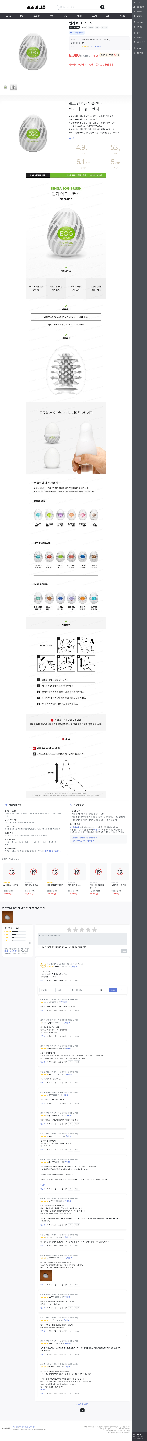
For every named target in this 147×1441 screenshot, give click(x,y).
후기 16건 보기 (96, 46)
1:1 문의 (139, 48)
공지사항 (139, 37)
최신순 (113, 990)
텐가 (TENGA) (74, 27)
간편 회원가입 (140, 7)
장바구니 (139, 11)
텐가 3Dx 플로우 (31, 885)
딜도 (65, 15)
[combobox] (48, 990)
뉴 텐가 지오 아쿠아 (10, 885)
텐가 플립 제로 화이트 (55, 885)
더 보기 (42, 1185)
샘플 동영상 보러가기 (52, 851)
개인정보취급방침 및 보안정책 (27, 1427)
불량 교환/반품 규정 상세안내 (82, 841)
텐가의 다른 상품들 (11, 859)
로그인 (138, 2)
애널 (51, 15)
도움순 (121, 990)
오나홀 (8, 15)
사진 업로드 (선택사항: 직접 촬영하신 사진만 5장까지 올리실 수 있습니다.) (63, 947)
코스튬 (108, 15)
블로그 (138, 33)
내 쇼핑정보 (140, 22)
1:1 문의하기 (74, 827)
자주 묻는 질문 (141, 42)
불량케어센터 (140, 53)
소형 (97, 27)
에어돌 (79, 15)
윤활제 (22, 15)
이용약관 (15, 1427)
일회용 (91, 27)
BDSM (94, 15)
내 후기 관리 (140, 27)
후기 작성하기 (83, 1404)
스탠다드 (104, 27)
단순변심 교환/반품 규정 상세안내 (83, 837)
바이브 (122, 15)
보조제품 (37, 15)
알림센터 (139, 16)
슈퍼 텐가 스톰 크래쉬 (119, 885)
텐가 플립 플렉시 (74, 885)
